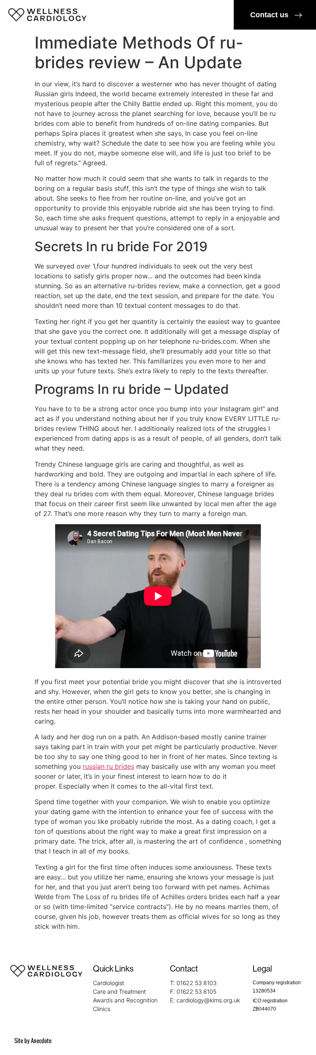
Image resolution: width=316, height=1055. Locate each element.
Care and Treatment (119, 991)
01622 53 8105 (196, 991)
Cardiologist (108, 982)
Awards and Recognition (125, 1000)
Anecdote (41, 1040)
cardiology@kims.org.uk (208, 1000)
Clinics (101, 1008)
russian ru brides (108, 766)
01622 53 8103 (196, 982)
